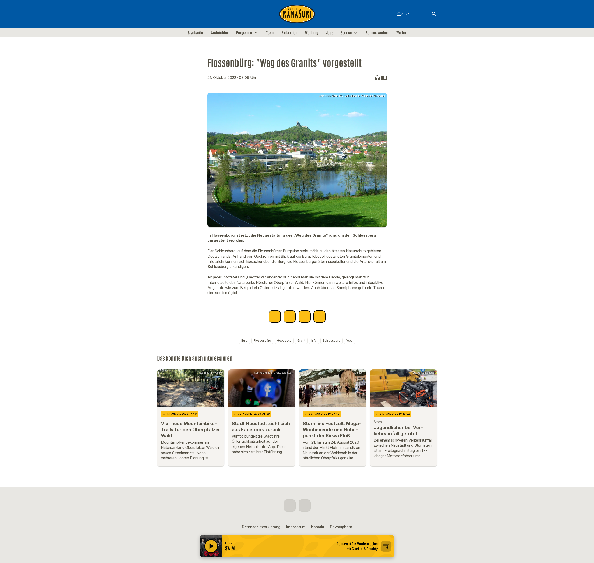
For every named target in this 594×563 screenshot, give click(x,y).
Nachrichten (219, 33)
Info (314, 340)
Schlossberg (331, 340)
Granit (301, 340)
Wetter (401, 33)
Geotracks (284, 340)
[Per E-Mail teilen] (319, 316)
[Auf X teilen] (289, 316)
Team (270, 33)
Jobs (330, 33)
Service (346, 33)
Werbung (312, 33)
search (434, 14)
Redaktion (290, 33)
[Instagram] (171, 14)
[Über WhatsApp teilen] (304, 316)
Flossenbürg (262, 340)
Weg (349, 340)
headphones (377, 77)
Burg (244, 340)
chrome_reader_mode (384, 77)
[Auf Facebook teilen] (274, 316)
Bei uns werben (377, 33)
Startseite (195, 33)
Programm (244, 33)
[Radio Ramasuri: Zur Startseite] (297, 14)
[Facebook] (161, 14)
